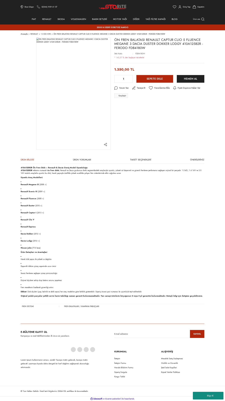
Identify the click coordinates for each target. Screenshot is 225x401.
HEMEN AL (190, 79)
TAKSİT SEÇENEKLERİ (140, 159)
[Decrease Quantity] (116, 79)
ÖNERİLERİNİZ (197, 159)
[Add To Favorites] (159, 88)
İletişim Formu (120, 363)
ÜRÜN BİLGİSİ (27, 159)
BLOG (175, 19)
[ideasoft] (96, 398)
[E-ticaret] (112, 398)
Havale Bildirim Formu (123, 367)
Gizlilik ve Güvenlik (169, 363)
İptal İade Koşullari (169, 367)
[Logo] (112, 7)
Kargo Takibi (119, 376)
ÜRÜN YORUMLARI (82, 159)
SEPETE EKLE (155, 79)
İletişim (117, 358)
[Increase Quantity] (130, 79)
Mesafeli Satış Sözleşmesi (172, 358)
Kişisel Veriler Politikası (170, 372)
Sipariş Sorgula (120, 372)
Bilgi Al (210, 395)
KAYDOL (197, 334)
